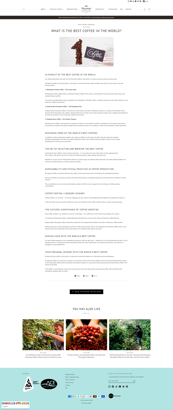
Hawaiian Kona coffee (52, 123)
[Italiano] (21, 403)
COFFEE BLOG (112, 9)
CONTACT (128, 9)
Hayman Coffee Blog (88, 24)
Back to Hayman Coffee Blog (88, 291)
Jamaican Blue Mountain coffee (55, 111)
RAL (66, 388)
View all (86, 313)
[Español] (24, 403)
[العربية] (3, 403)
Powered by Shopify (86, 403)
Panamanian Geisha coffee (53, 94)
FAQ (121, 9)
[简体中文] (6, 403)
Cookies (67, 385)
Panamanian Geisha (75, 242)
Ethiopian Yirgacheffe (52, 139)
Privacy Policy (69, 382)
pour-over (57, 159)
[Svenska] (27, 403)
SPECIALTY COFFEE (56, 9)
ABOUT (43, 9)
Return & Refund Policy (72, 377)
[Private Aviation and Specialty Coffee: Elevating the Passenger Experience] (86, 334)
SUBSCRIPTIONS (72, 9)
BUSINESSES (100, 9)
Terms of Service (70, 380)
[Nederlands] (12, 403)
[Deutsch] (18, 403)
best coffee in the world (81, 79)
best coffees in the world (75, 115)
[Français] (15, 403)
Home (79, 24)
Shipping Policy (70, 374)
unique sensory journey (114, 202)
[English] (9, 403)
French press (83, 159)
